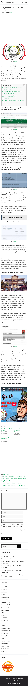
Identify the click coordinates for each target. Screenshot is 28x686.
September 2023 (5, 649)
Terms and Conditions (14, 681)
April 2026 (4, 592)
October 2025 (5, 607)
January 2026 (4, 600)
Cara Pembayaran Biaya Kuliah (10, 95)
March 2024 (4, 633)
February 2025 (5, 623)
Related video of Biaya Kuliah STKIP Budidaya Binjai (13, 101)
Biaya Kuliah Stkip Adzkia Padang (6, 429)
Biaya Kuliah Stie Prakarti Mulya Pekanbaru (14, 485)
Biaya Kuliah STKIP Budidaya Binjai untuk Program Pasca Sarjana (12, 92)
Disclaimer (7, 678)
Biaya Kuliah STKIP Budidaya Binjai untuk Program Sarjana (12, 88)
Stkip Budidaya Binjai (6, 481)
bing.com (16, 61)
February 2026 (5, 597)
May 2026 (4, 589)
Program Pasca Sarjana (11, 479)
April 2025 (4, 618)
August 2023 (4, 651)
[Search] (19, 546)
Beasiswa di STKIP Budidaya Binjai (11, 97)
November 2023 (5, 644)
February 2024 (5, 636)
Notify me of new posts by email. (11, 534)
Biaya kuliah (6, 474)
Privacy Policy (19, 678)
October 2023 (5, 646)
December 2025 (5, 602)
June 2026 (4, 587)
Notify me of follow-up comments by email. (14, 530)
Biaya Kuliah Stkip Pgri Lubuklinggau (6, 437)
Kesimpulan (6, 99)
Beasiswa (5, 476)
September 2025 (5, 610)
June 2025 (4, 613)
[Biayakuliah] (8, 2)
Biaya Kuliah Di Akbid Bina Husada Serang (13, 483)
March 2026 (4, 595)
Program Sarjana (21, 479)
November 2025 (5, 605)
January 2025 (4, 626)
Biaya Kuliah (12, 476)
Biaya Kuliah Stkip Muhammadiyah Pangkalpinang (18, 430)
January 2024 (4, 638)
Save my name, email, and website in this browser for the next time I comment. (13, 525)
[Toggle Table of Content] (23, 85)
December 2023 (5, 641)
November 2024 (5, 631)
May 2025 (4, 615)
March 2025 (4, 620)
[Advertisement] (14, 28)
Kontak (13, 678)
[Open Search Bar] (22, 2)
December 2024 (5, 628)
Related (7, 104)
